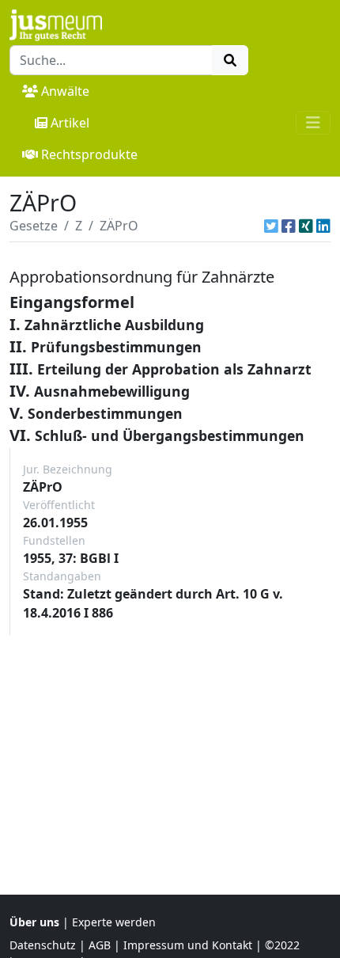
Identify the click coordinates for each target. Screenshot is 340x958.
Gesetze (33, 225)
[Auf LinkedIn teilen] (323, 225)
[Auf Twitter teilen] (271, 225)
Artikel (70, 122)
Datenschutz (42, 944)
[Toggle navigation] (313, 123)
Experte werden (114, 921)
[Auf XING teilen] (306, 225)
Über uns (34, 921)
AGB (100, 944)
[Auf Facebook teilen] (288, 225)
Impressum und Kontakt (187, 944)
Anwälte (65, 91)
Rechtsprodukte (89, 154)
